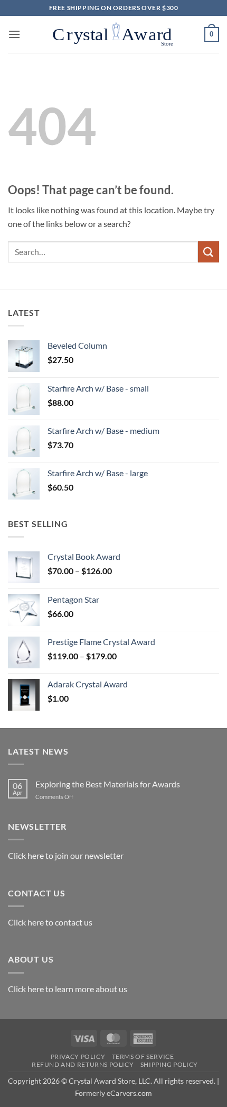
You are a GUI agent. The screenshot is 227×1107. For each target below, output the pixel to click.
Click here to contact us (50, 922)
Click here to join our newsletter (66, 855)
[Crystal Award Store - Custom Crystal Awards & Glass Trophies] (113, 34)
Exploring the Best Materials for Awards (107, 784)
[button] (14, 34)
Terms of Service (143, 1056)
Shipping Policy (169, 1064)
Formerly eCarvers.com (113, 1092)
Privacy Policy (78, 1056)
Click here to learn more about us (67, 989)
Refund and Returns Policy (83, 1064)
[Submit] (208, 251)
